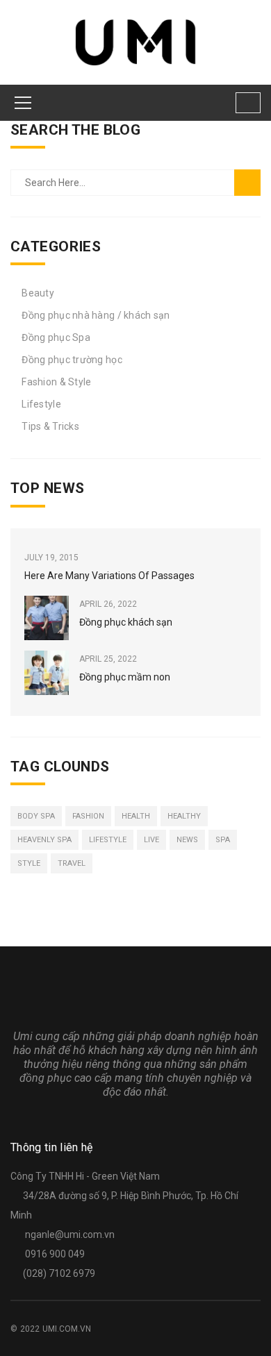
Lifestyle (41, 404)
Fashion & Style (56, 381)
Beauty (38, 293)
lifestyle (107, 839)
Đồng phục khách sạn (125, 622)
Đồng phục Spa (56, 337)
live (151, 839)
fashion (88, 816)
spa (222, 839)
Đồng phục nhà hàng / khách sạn (96, 315)
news (187, 839)
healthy (184, 816)
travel (71, 863)
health (136, 816)
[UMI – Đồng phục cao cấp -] (136, 41)
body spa (36, 816)
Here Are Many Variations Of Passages (109, 575)
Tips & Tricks (50, 426)
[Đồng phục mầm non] (46, 673)
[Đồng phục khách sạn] (46, 618)
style (28, 863)
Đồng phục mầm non (124, 677)
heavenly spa (44, 839)
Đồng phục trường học (72, 359)
